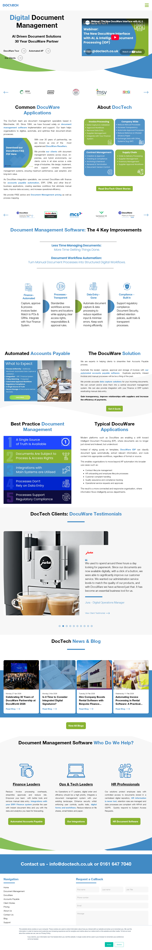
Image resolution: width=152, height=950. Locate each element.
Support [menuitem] (7, 922)
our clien (50, 151)
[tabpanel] (76, 573)
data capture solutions (111, 381)
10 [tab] (92, 626)
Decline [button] (119, 944)
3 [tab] (67, 626)
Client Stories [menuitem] (9, 903)
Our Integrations (76, 821)
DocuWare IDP (128, 449)
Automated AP (36, 51)
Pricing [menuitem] (6, 907)
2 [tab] (63, 626)
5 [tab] (74, 626)
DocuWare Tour (11, 51)
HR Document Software (125, 821)
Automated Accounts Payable (26, 821)
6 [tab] (77, 626)
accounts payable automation (23, 182)
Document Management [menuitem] (14, 891)
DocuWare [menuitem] (8, 895)
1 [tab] (59, 626)
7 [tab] (81, 626)
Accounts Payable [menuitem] (11, 899)
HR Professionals (125, 784)
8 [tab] (84, 626)
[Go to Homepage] (73, 5)
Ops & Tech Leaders (76, 784)
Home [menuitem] (6, 887)
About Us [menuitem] (8, 910)
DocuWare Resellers (56, 146)
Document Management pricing (46, 194)
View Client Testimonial (95, 617)
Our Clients (10, 58)
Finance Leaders (26, 784)
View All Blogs (76, 725)
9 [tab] (88, 626)
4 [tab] (70, 626)
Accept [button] (109, 944)
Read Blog (10, 709)
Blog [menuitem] (5, 918)
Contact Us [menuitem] (8, 914)
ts (56, 151)
